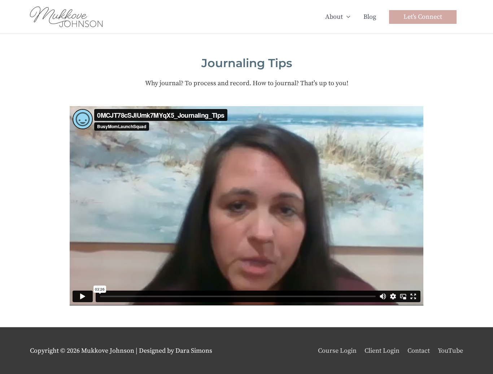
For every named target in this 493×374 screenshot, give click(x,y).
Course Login (337, 351)
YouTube (450, 351)
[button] (423, 17)
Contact (418, 351)
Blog (369, 17)
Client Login (382, 351)
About (334, 17)
